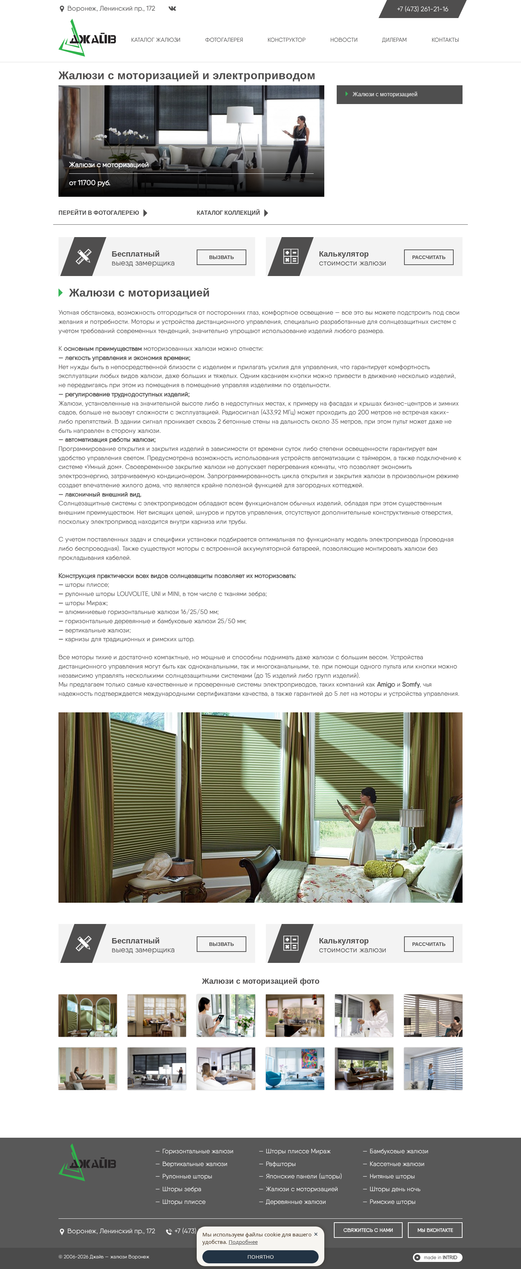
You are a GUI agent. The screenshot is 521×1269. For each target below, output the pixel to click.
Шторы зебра (181, 1189)
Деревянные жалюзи (296, 1201)
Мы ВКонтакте (435, 1230)
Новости (344, 39)
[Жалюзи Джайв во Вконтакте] (172, 9)
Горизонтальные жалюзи (198, 1151)
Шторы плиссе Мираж (298, 1151)
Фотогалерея (224, 39)
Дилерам (394, 39)
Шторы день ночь (395, 1189)
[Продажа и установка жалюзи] (87, 37)
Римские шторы (393, 1201)
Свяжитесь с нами (368, 1230)
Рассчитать (429, 257)
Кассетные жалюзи (397, 1163)
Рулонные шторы (187, 1176)
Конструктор (287, 39)
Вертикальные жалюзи (195, 1163)
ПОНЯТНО (260, 1256)
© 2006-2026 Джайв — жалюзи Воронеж (103, 1256)
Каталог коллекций (228, 213)
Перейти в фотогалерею (98, 213)
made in (440, 1257)
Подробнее (243, 1241)
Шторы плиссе (184, 1201)
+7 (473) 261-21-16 (422, 9)
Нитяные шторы (392, 1176)
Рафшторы (281, 1163)
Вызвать (221, 257)
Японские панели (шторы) (304, 1176)
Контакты (445, 39)
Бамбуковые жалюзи (399, 1151)
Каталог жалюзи (155, 39)
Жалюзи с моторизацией (385, 94)
